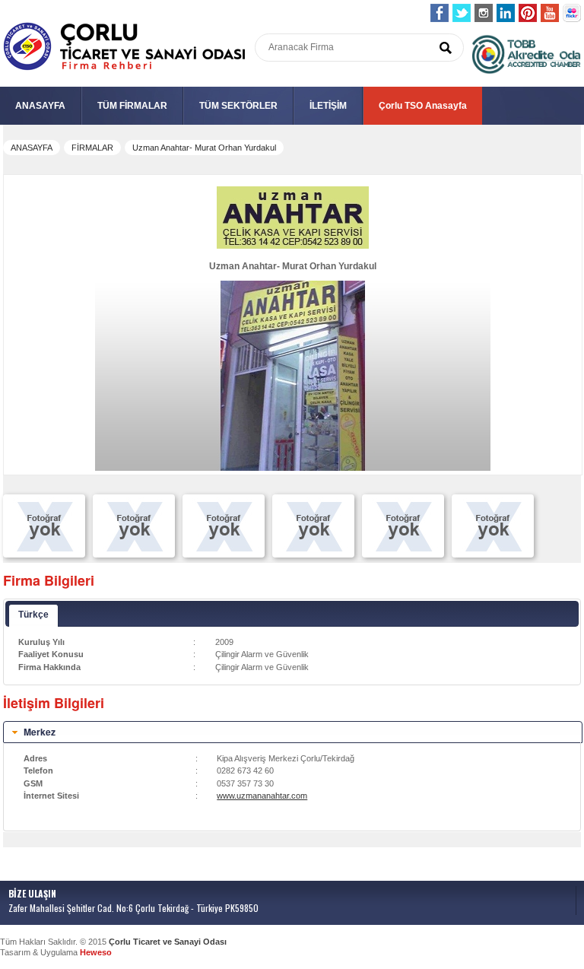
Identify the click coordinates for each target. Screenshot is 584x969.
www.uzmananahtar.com (262, 795)
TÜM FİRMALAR (132, 105)
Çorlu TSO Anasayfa (423, 105)
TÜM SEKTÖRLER (238, 105)
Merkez (40, 732)
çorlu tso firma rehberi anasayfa (124, 46)
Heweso (96, 952)
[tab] (292, 732)
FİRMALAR (92, 147)
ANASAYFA (40, 105)
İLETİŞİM (328, 105)
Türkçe (33, 614)
